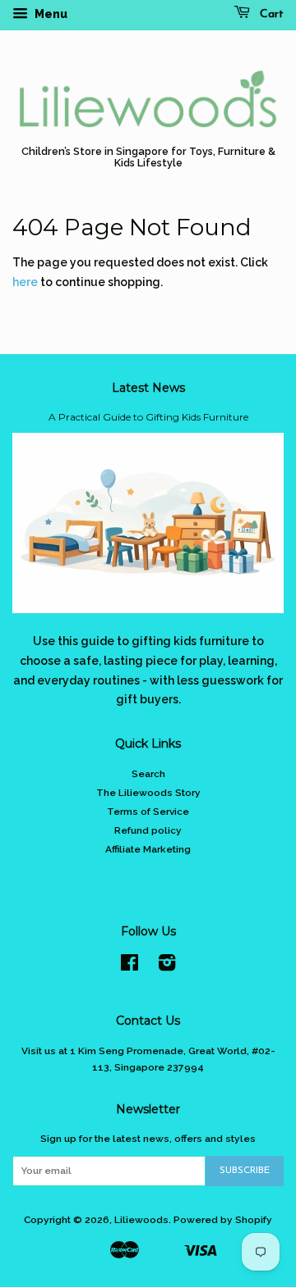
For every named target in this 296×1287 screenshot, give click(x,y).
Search (148, 774)
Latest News (148, 387)
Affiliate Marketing (148, 849)
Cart (270, 14)
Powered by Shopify (222, 1220)
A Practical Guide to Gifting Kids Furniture (148, 417)
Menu (49, 13)
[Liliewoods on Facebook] (129, 966)
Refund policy (148, 830)
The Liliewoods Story (148, 792)
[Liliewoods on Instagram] (167, 966)
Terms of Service (148, 811)
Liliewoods (141, 1220)
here (25, 282)
